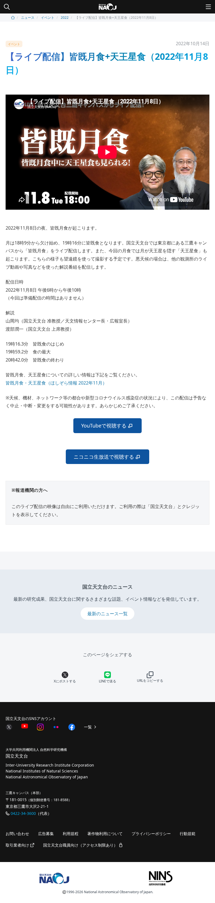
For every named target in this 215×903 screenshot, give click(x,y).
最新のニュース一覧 (107, 614)
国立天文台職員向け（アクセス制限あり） (81, 845)
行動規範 (187, 833)
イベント (47, 17)
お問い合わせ (17, 833)
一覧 (88, 727)
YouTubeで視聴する (104, 425)
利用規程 (70, 833)
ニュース (27, 17)
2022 (65, 17)
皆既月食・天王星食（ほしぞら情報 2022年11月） (56, 383)
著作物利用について (105, 833)
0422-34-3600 (23, 813)
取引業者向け (18, 845)
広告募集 (46, 833)
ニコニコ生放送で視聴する (104, 456)
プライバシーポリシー (151, 833)
